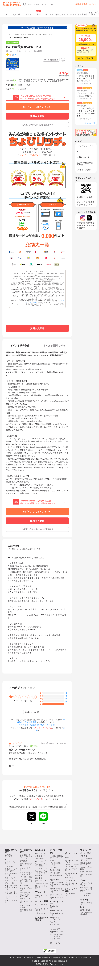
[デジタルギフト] (63, 258)
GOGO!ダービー (41, 883)
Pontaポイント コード (56, 907)
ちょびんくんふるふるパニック (41, 872)
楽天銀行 (53, 867)
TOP (5, 14)
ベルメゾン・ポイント (71, 874)
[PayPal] (20, 258)
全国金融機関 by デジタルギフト (56, 857)
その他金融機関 (56, 875)
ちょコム (53, 922)
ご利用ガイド (40, 913)
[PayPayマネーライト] (46, 258)
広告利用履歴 (30, 722)
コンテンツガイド (85, 146)
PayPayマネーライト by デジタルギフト (57, 884)
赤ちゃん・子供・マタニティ (11, 893)
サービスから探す (26, 851)
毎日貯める (61, 14)
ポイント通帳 (85, 853)
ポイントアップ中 (11, 901)
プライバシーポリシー (16, 957)
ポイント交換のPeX (71, 870)
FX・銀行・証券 (26, 876)
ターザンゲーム (41, 868)
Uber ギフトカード (56, 898)
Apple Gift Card (56, 931)
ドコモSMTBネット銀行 (57, 864)
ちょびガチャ (40, 853)
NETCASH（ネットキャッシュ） (57, 935)
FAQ (79, 151)
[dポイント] (37, 252)
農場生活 (38, 875)
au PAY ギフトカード (57, 902)
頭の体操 (38, 878)
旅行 (38, 14)
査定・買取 (24, 885)
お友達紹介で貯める (41, 919)
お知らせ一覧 (90, 123)
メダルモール (40, 856)
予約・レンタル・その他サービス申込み (26, 894)
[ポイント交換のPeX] (22, 264)
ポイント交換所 (94, 13)
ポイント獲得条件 (19, 345)
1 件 (15, 55)
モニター (49, 14)
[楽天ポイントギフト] (54, 258)
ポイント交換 (56, 850)
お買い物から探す (11, 851)
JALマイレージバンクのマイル (72, 865)
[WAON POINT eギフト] (13, 264)
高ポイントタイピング (41, 887)
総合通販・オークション (11, 856)
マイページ (85, 850)
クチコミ (83, 856)
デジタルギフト (56, 894)
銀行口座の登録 (86, 871)
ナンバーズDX (40, 880)
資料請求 (23, 861)
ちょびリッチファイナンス (86, 894)
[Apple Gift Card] (11, 258)
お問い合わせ (83, 157)
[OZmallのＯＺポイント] (48, 264)
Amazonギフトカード (57, 914)
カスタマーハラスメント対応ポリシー (76, 957)
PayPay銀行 (55, 870)
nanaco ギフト (56, 929)
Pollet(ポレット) (56, 910)
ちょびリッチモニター (41, 905)
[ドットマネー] (31, 264)
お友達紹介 (82, 14)
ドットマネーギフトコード (71, 884)
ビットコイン (55, 943)
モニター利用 (41, 901)
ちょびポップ (40, 861)
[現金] (57, 264)
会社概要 (56, 957)
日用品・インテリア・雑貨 (11, 870)
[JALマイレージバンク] (63, 252)
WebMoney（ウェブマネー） (56, 918)
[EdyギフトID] (54, 252)
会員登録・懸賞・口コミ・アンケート (26, 856)
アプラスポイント (71, 894)
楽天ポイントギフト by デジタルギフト (57, 890)
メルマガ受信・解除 (86, 868)
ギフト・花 (9, 883)
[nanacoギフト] (28, 258)
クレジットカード (26, 869)
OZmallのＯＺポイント (71, 861)
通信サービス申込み (26, 889)
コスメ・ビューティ (11, 863)
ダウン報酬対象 (12, 42)
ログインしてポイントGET (37, 106)
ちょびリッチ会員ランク (86, 859)
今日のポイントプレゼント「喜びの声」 (86, 889)
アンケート (72, 14)
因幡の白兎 (39, 858)
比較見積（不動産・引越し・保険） (26, 881)
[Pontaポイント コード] (37, 258)
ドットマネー (70, 880)
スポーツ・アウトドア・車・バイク (11, 887)
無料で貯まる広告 (26, 911)
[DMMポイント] (39, 264)
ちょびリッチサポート (43, 957)
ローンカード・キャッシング (26, 873)
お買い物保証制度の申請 (85, 163)
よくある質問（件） (54, 345)
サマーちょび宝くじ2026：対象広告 (37, 27)
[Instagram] (82, 217)
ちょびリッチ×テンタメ (41, 910)
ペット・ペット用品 (11, 897)
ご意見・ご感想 (84, 170)
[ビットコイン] (46, 252)
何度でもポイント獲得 (26, 906)
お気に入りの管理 (86, 875)
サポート (84, 899)
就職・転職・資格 (26, 864)
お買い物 (16, 14)
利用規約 (29, 957)
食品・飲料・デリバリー (11, 874)
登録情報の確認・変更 (85, 864)
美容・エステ (25, 898)
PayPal (53, 860)
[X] (89, 217)
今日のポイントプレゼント (86, 884)
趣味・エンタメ (11, 880)
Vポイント (69, 877)
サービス (27, 14)
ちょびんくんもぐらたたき (41, 865)
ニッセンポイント (56, 939)
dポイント (69, 857)
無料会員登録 (81, 4)
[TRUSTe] (49, 951)
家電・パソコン (11, 877)
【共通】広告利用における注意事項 (37, 124)
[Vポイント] (11, 252)
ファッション (10, 866)
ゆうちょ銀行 (55, 872)
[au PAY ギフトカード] (20, 252)
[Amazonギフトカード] (28, 252)
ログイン (92, 4)
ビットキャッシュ (56, 925)
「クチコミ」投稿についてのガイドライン (37, 724)
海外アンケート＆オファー (41, 896)
